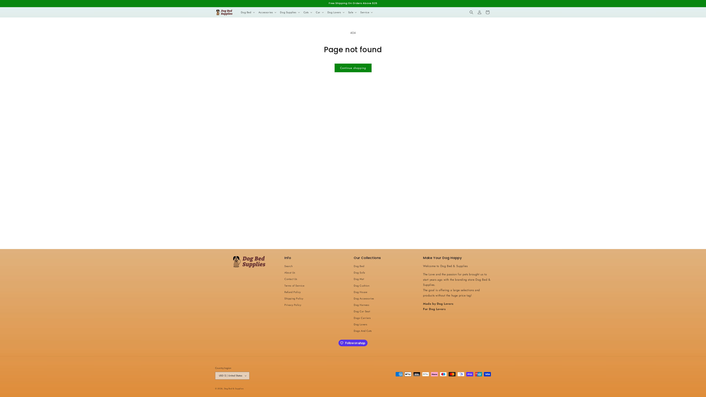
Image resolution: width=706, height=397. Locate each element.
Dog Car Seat (362, 311)
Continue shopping (353, 68)
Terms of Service (294, 285)
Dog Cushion (362, 285)
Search (288, 266)
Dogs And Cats (363, 331)
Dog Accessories (364, 298)
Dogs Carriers (362, 318)
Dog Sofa (359, 272)
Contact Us (290, 279)
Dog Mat (359, 279)
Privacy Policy (292, 305)
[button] (247, 12)
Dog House (360, 292)
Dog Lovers (360, 324)
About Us (289, 272)
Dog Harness (361, 305)
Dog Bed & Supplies (234, 388)
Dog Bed (359, 266)
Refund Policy (292, 292)
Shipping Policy (293, 298)
